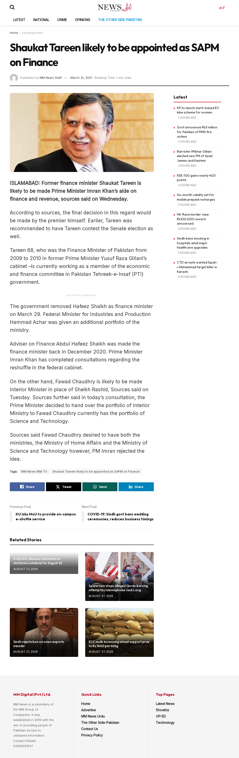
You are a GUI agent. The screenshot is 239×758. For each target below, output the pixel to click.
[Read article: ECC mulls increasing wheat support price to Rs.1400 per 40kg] (119, 632)
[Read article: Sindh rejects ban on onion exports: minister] (44, 632)
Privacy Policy (92, 735)
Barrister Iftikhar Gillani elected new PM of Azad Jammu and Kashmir (194, 156)
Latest (19, 20)
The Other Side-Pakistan (120, 20)
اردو (222, 7)
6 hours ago (187, 276)
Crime (62, 20)
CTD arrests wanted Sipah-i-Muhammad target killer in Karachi (197, 267)
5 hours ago (187, 228)
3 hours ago (187, 141)
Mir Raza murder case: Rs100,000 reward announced (193, 219)
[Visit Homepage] (114, 7)
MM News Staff (51, 77)
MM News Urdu (93, 716)
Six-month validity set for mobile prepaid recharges (196, 197)
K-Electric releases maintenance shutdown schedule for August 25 (37, 561)
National (41, 20)
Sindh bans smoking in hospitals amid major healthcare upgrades (193, 243)
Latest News (165, 704)
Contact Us (89, 729)
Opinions (82, 20)
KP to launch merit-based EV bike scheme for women (198, 110)
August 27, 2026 (25, 569)
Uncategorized (32, 32)
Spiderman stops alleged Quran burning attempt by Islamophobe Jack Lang (118, 588)
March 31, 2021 (81, 77)
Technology (165, 722)
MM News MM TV (34, 471)
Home (14, 32)
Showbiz (162, 710)
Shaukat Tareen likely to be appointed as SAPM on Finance (96, 471)
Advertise (88, 710)
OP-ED (161, 716)
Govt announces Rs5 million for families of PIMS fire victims (197, 131)
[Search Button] (12, 7)
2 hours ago (187, 117)
